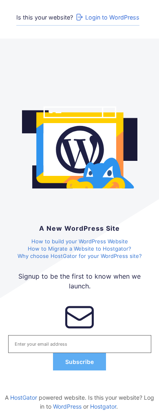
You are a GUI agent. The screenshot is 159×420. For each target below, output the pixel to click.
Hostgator (103, 406)
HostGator (23, 397)
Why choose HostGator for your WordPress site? (80, 256)
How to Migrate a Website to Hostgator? (79, 248)
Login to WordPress (112, 17)
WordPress (67, 406)
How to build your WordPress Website (79, 241)
